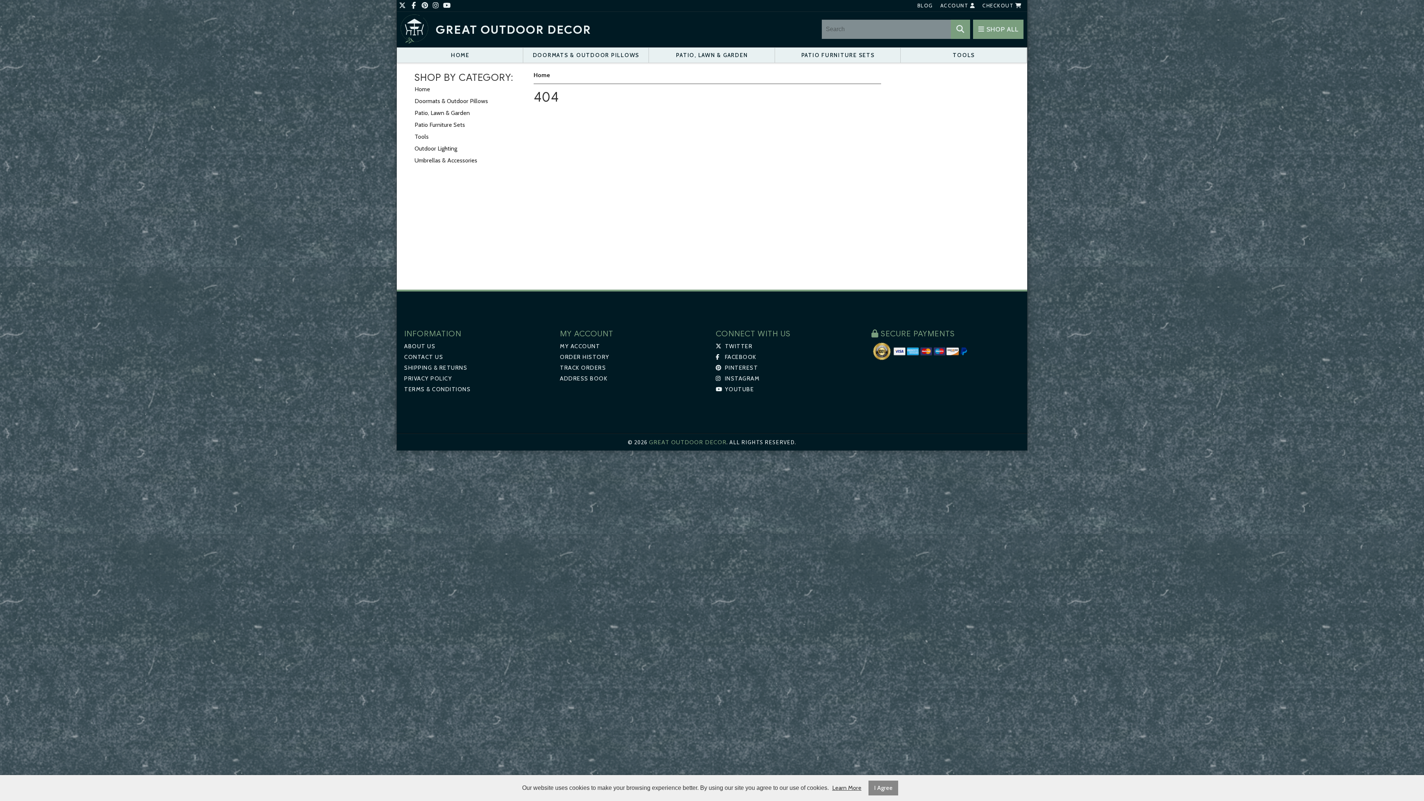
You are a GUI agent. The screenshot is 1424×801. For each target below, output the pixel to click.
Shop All (1002, 29)
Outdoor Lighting (436, 148)
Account (955, 5)
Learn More (846, 787)
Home (460, 55)
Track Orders (583, 368)
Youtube (738, 389)
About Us (419, 346)
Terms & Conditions (437, 389)
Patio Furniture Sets (838, 55)
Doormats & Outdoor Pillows (586, 55)
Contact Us (423, 357)
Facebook (739, 357)
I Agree (883, 787)
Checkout (998, 5)
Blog (925, 5)
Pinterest (740, 368)
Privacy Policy (428, 378)
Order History (585, 357)
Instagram (741, 378)
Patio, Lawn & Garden (712, 55)
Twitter (737, 346)
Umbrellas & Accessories (446, 160)
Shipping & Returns (435, 368)
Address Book (583, 378)
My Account (580, 346)
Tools (964, 55)
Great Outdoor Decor (513, 30)
